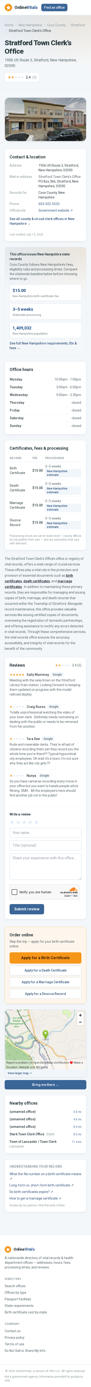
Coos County (56, 25)
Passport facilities (18, 1299)
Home (9, 25)
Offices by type (15, 1292)
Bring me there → (45, 1085)
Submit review (26, 909)
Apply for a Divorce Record (45, 994)
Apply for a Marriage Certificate (45, 982)
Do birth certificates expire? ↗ (31, 1192)
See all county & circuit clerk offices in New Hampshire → (42, 221)
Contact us (13, 1331)
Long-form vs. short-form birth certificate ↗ (42, 1185)
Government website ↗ (55, 210)
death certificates (36, 581)
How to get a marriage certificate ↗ (35, 1198)
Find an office (54, 7)
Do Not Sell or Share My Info (25, 1351)
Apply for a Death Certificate (45, 970)
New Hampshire (30, 25)
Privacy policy (14, 1337)
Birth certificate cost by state (26, 1312)
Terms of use (14, 1344)
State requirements (19, 1306)
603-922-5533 (49, 204)
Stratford (78, 25)
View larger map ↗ (20, 1073)
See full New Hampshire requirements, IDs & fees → (43, 345)
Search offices (15, 1286)
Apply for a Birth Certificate (45, 958)
